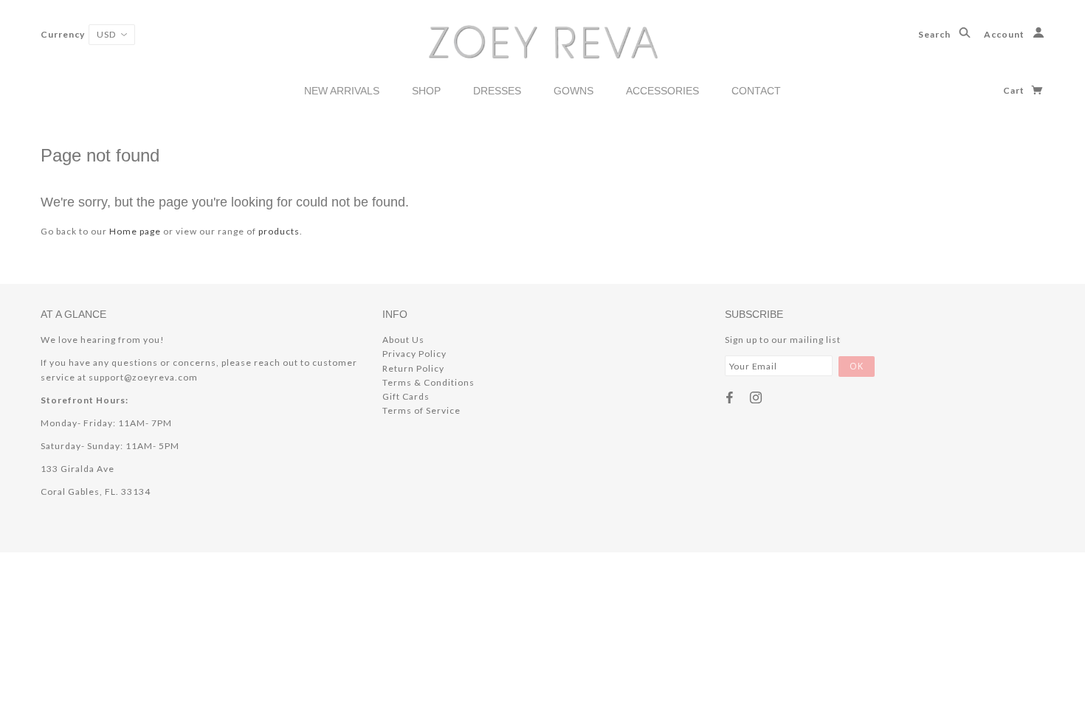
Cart (1015, 90)
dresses (497, 91)
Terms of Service (421, 410)
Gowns (573, 91)
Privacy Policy (414, 353)
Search (935, 34)
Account (1005, 34)
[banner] (542, 41)
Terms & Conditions (428, 382)
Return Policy (413, 368)
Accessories (662, 91)
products (279, 231)
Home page (135, 231)
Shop (426, 91)
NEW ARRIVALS (341, 91)
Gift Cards (406, 396)
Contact (756, 91)
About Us (403, 339)
